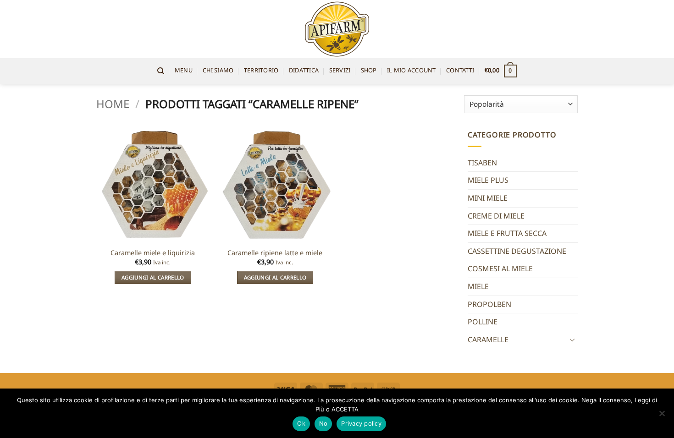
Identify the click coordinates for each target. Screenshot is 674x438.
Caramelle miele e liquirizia (152, 253)
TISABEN (482, 163)
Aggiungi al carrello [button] (153, 277)
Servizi (340, 71)
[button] (501, 71)
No (323, 423)
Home (112, 103)
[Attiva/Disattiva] (572, 339)
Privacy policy (361, 423)
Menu (184, 71)
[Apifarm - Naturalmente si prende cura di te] (337, 29)
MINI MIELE (488, 198)
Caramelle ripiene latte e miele (274, 253)
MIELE (478, 286)
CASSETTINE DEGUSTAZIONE (517, 251)
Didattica (304, 71)
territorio (261, 71)
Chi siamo (218, 71)
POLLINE (482, 322)
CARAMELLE (488, 339)
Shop (369, 71)
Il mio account (411, 71)
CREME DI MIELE (496, 216)
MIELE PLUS (488, 180)
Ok (301, 423)
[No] (661, 416)
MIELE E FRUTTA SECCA (507, 233)
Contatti (460, 71)
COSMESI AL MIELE (500, 268)
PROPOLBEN (489, 304)
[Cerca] (160, 71)
